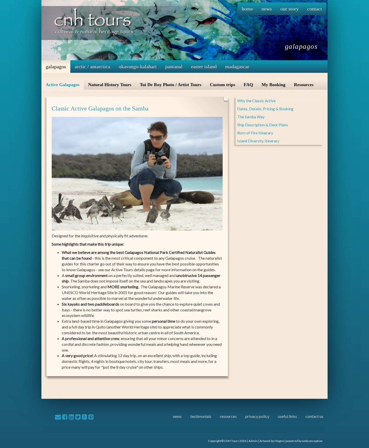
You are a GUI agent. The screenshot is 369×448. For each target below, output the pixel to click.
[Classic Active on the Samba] (137, 173)
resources (228, 416)
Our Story (289, 9)
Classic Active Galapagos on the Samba (100, 108)
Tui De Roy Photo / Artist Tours (170, 84)
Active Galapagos (63, 84)
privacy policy (257, 416)
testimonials (200, 416)
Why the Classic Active (256, 100)
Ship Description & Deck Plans (262, 125)
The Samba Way (251, 117)
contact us (314, 416)
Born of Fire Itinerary (255, 133)
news (177, 416)
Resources (304, 84)
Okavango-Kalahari (138, 66)
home (247, 9)
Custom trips (222, 84)
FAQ (248, 84)
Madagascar (237, 66)
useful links (287, 416)
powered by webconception (304, 441)
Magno (279, 441)
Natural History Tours (109, 84)
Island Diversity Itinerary (258, 141)
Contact (314, 9)
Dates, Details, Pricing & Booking (265, 108)
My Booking (273, 84)
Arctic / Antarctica (92, 66)
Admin (253, 441)
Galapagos (56, 66)
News (267, 9)
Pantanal (173, 66)
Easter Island (204, 66)
